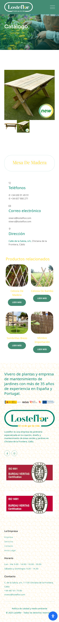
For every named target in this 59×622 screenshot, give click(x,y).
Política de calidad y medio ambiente (29, 608)
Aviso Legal (10, 550)
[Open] (53, 616)
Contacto (8, 545)
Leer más (17, 302)
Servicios (8, 541)
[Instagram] (14, 453)
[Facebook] (7, 453)
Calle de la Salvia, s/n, (20, 241)
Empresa (8, 537)
